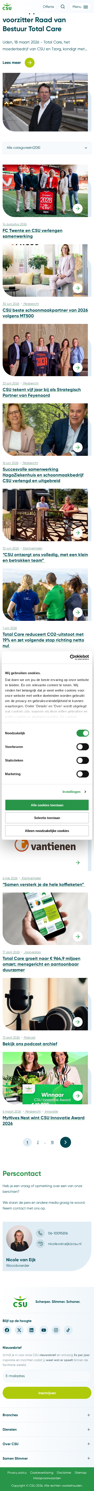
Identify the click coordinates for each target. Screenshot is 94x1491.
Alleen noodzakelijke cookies (47, 830)
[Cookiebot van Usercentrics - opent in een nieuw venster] (70, 657)
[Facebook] (7, 1330)
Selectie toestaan (47, 818)
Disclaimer (64, 1472)
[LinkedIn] (31, 1330)
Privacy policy (17, 1472)
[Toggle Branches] (47, 1415)
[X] (19, 1330)
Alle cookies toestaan (47, 805)
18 (52, 1142)
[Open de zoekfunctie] (62, 6)
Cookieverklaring (41, 1472)
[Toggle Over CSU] (47, 1444)
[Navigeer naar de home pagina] (7, 7)
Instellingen (71, 792)
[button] (48, 6)
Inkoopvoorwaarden (47, 1478)
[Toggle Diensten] (47, 1429)
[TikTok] (68, 1330)
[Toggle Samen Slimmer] (47, 1458)
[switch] (83, 746)
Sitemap (81, 1472)
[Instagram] (56, 1330)
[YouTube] (43, 1330)
